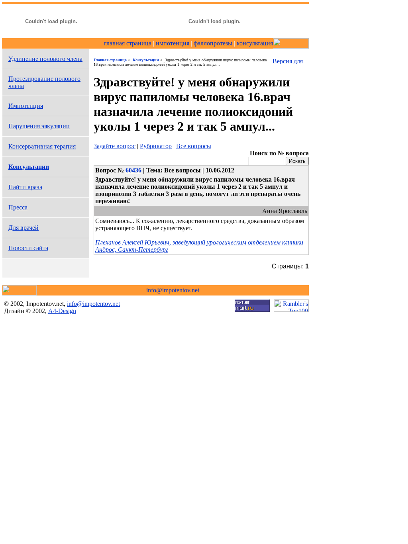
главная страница (127, 43)
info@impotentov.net (172, 290)
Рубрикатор (156, 146)
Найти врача (25, 187)
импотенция (172, 43)
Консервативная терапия (42, 146)
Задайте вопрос (114, 146)
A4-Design (62, 310)
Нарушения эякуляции (39, 126)
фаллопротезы (213, 43)
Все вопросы (193, 146)
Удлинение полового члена (45, 58)
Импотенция (25, 105)
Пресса (17, 207)
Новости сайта (28, 248)
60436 (133, 170)
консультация (255, 43)
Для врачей (23, 227)
